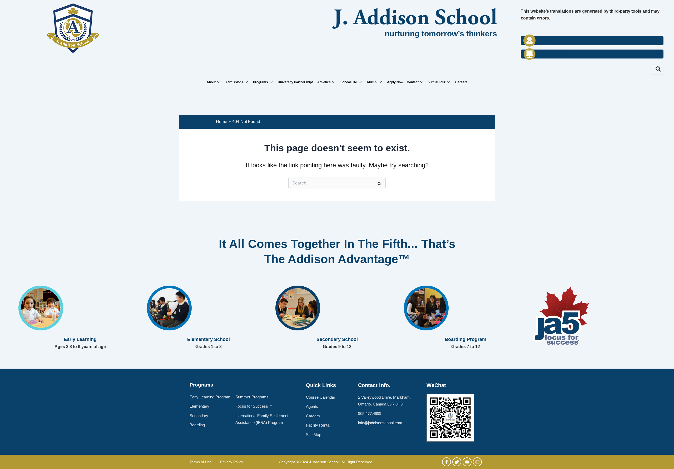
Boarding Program (465, 339)
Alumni (372, 82)
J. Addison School (415, 19)
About (211, 82)
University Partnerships (296, 82)
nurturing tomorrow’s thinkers (441, 33)
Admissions (234, 82)
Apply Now (395, 82)
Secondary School (337, 339)
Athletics (324, 82)
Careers (461, 82)
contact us (549, 40)
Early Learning (80, 339)
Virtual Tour (436, 82)
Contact (413, 82)
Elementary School (208, 339)
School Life (348, 82)
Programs (260, 82)
